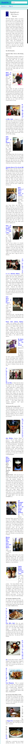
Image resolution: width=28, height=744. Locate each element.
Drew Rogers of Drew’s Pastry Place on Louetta (20, 191)
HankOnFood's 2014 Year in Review (14, 14)
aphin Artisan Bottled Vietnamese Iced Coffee (20, 570)
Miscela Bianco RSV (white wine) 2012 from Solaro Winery (8, 542)
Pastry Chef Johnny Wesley (14, 321)
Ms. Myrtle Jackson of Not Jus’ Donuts (20, 342)
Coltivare (6, 737)
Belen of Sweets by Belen (8, 74)
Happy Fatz (10, 721)
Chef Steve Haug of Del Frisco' (8, 299)
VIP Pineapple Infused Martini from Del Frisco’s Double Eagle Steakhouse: (20, 507)
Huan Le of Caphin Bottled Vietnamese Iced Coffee (8, 229)
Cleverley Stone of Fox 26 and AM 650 (14, 168)
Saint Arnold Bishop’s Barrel (8, 459)
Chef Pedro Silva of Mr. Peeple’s (8, 139)
